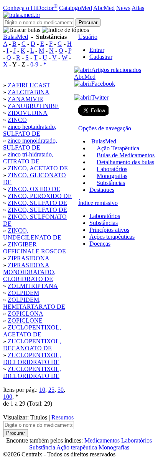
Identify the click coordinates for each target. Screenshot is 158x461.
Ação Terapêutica (118, 148)
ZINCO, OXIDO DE (34, 189)
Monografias (112, 176)
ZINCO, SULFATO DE (37, 203)
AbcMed (104, 8)
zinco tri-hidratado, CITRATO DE (28, 158)
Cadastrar (100, 56)
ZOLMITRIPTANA (33, 286)
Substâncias (111, 183)
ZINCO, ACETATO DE (38, 168)
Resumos (62, 417)
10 (42, 389)
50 (61, 389)
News (123, 8)
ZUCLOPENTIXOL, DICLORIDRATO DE (32, 358)
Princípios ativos (109, 229)
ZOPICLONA (25, 313)
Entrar (96, 50)
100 (7, 396)
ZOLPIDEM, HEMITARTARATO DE (34, 303)
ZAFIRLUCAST (29, 85)
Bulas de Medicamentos (126, 155)
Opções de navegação (104, 128)
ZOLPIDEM (23, 293)
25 (51, 389)
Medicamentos (102, 440)
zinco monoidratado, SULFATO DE (30, 144)
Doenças (99, 243)
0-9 (34, 64)
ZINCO (17, 119)
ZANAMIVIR (25, 99)
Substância (42, 447)
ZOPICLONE (25, 320)
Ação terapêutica (76, 447)
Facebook (103, 83)
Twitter (100, 97)
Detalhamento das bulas (125, 162)
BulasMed (15, 36)
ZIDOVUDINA (28, 113)
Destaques (101, 189)
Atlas (138, 8)
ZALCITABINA (28, 92)
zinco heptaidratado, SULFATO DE (29, 130)
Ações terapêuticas (112, 236)
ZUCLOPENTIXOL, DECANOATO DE (32, 344)
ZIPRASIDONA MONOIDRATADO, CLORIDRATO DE (29, 272)
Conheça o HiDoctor (30, 8)
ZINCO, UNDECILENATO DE (32, 234)
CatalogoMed (75, 8)
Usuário (87, 36)
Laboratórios (112, 169)
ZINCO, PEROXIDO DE (40, 196)
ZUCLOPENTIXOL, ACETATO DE (32, 331)
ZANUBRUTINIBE (33, 106)
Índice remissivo (98, 203)
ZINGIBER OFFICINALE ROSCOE (34, 248)
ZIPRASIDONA (28, 258)
